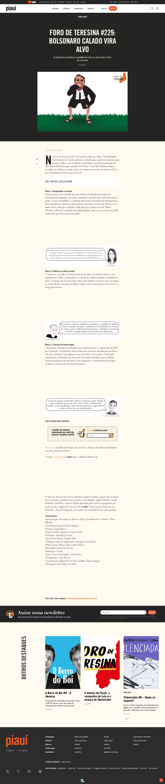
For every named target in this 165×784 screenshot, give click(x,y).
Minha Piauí (50, 748)
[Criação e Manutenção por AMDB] (82, 780)
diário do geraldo (81, 736)
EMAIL (136, 2)
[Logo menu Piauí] (11, 8)
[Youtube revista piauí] (29, 771)
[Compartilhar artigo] (37, 163)
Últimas (48, 744)
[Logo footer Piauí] (23, 741)
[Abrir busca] (152, 8)
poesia (106, 744)
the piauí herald (139, 740)
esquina (78, 748)
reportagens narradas (142, 736)
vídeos (136, 744)
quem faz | (72, 768)
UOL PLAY (76, 2)
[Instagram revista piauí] (40, 771)
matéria (51, 448)
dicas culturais (81, 740)
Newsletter (49, 752)
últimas (66, 8)
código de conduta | (101, 768)
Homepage (49, 736)
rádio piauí (108, 740)
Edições (48, 740)
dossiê (77, 744)
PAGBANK (62, 2)
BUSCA (115, 2)
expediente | (63, 768)
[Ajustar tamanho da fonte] (37, 159)
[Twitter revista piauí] (18, 771)
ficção (106, 736)
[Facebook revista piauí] (7, 771)
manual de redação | (85, 768)
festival (91, 8)
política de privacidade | (131, 768)
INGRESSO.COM (44, 2)
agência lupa (65, 762)
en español (23, 750)
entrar (103, 8)
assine (152, 612)
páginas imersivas (111, 752)
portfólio (107, 748)
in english (10, 750)
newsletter (78, 8)
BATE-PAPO (125, 2)
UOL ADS (83, 2)
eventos (78, 752)
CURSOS (68, 2)
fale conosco (153, 768)
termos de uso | (115, 768)
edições (55, 8)
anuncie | (144, 768)
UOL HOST (54, 2)
